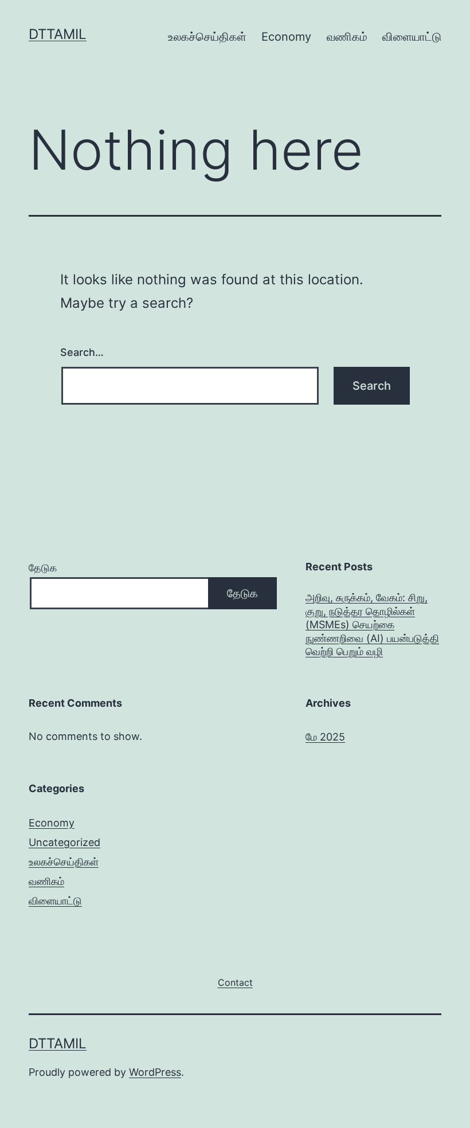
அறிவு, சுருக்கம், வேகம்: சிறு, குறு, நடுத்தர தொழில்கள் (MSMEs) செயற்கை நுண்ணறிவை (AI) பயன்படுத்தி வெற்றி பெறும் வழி (372, 624)
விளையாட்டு (411, 37)
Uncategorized (64, 842)
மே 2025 (325, 737)
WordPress (155, 1072)
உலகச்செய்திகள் (207, 37)
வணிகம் (347, 37)
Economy (286, 37)
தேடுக (43, 568)
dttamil (58, 34)
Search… (82, 352)
